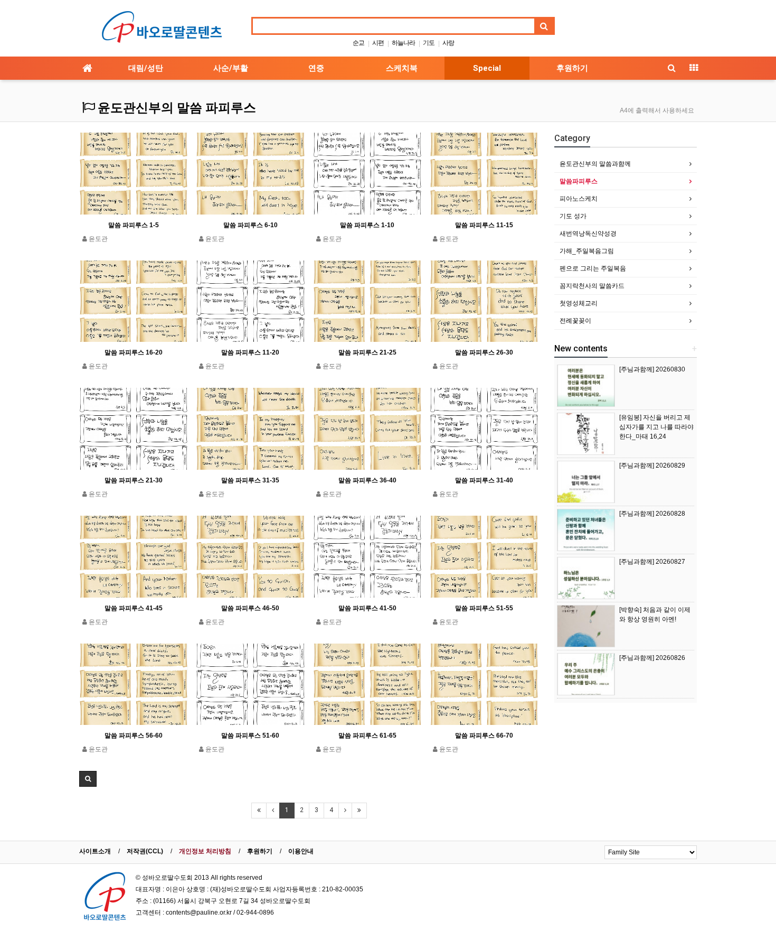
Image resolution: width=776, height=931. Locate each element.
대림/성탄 (145, 68)
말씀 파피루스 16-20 (134, 352)
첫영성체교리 (579, 303)
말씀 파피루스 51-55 (484, 608)
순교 (358, 42)
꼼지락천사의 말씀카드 (592, 286)
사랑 (448, 42)
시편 (378, 42)
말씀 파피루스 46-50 (250, 608)
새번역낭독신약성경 (588, 233)
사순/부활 (230, 68)
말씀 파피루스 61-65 (367, 735)
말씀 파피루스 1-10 (367, 225)
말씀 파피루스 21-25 (367, 352)
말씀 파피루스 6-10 (250, 225)
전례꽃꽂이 (575, 320)
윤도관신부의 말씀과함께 (595, 163)
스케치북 (402, 68)
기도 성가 (573, 216)
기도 (428, 42)
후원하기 (572, 68)
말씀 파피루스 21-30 (134, 480)
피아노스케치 (579, 198)
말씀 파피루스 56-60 (134, 735)
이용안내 (301, 851)
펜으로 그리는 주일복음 (593, 268)
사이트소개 (95, 851)
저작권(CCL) (145, 851)
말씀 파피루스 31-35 (250, 480)
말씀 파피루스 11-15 (484, 225)
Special (487, 68)
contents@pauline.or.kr (199, 912)
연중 (316, 68)
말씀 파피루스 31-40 (484, 480)
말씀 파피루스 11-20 (250, 352)
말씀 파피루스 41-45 (134, 608)
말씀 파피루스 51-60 (250, 735)
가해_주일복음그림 (587, 251)
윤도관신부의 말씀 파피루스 (175, 107)
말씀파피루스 (579, 181)
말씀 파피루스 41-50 (367, 608)
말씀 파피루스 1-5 (133, 225)
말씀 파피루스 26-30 (484, 352)
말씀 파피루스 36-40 (367, 480)
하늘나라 (403, 42)
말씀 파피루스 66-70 (484, 735)
